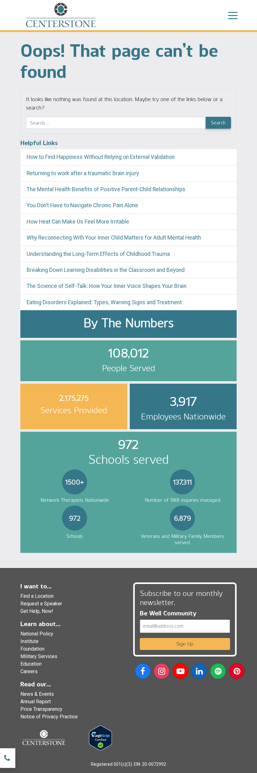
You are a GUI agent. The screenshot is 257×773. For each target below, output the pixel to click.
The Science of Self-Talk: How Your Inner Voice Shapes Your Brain (106, 286)
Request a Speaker (41, 604)
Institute (29, 641)
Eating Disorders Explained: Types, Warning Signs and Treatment (104, 302)
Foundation (32, 649)
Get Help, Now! (36, 611)
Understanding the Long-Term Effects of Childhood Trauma (98, 254)
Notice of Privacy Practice (49, 717)
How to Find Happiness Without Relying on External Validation (101, 157)
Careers (29, 671)
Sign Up (184, 644)
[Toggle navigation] (232, 15)
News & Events (37, 694)
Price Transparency (41, 709)
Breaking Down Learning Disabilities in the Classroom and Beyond (106, 270)
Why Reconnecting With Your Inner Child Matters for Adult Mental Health (114, 238)
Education (31, 664)
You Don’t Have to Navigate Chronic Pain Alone (82, 205)
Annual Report (35, 702)
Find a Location (37, 596)
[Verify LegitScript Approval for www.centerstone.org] (100, 738)
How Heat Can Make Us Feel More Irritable (78, 222)
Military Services (38, 656)
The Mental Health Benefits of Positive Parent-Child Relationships (106, 189)
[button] (142, 672)
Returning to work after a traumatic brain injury (83, 173)
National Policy (36, 634)
